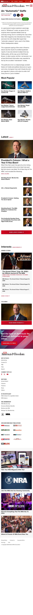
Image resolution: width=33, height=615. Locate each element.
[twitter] (18, 14)
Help (2, 367)
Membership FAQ (5, 408)
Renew (16, 1)
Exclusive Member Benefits (8, 406)
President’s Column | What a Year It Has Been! (15, 161)
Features (3, 386)
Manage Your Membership (7, 410)
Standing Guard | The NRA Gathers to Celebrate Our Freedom (9, 209)
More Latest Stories (20, 232)
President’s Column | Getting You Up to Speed (10, 199)
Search (3, 369)
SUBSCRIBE (9, 343)
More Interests (16, 247)
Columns (6, 173)
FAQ (2, 364)
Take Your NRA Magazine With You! (12, 470)
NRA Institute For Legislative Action (10, 396)
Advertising (4, 360)
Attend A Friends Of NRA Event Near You (14, 534)
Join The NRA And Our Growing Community (15, 491)
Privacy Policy (4, 540)
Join (12, 1)
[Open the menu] (31, 5)
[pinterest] (22, 14)
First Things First (5, 15)
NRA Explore (4, 398)
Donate (21, 1)
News (2, 173)
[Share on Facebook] (14, 14)
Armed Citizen (5, 251)
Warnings (3, 542)
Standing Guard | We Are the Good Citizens (10, 178)
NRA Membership (5, 404)
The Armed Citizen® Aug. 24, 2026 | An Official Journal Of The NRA (15, 272)
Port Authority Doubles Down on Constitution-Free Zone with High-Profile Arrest (10, 220)
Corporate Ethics (21, 540)
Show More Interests (20, 323)
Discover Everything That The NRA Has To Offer (15, 512)
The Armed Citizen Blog (16, 275)
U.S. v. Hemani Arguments (9, 188)
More (10, 137)
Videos (3, 390)
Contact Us (4, 362)
